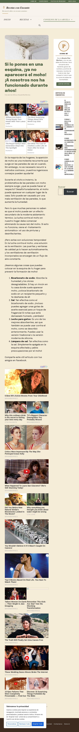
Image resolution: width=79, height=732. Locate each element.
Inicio (7, 19)
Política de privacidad (58, 1)
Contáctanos (43, 1)
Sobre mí (33, 1)
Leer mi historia (63, 84)
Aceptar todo (37, 724)
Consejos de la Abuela (56, 19)
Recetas (24, 19)
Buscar (61, 187)
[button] (39, 25)
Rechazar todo (24, 724)
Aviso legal (72, 1)
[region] (25, 715)
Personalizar (12, 724)
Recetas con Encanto (18, 7)
